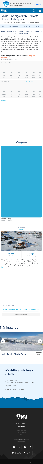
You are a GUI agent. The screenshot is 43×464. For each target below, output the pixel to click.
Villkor (21, 434)
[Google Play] (17, 452)
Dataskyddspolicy (21, 432)
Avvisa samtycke (22, 441)
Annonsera (21, 427)
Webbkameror (35, 26)
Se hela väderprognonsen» (34, 82)
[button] (34, 11)
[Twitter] (19, 447)
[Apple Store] (27, 452)
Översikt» (21, 229)
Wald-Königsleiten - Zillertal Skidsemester (20, 310)
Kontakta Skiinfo (21, 424)
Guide (4, 26)
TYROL (4, 22)
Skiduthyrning (21, 315)
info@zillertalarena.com (14, 389)
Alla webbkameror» (21, 144)
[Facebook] (30, 447)
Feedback (3, 100)
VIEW (38, 354)
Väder (24, 26)
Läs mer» (4, 268)
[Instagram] (25, 447)
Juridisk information (21, 430)
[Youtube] (14, 447)
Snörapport (14, 26)
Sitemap (22, 437)
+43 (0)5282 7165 (10, 386)
